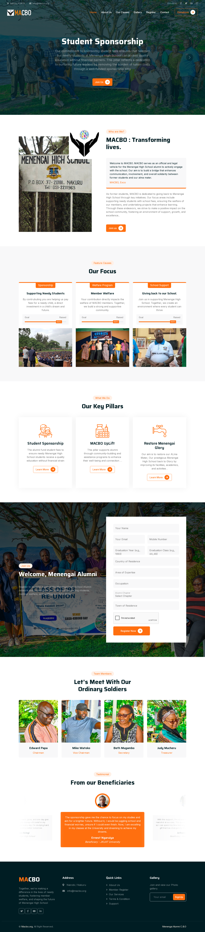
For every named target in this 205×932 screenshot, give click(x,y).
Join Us (99, 87)
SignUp (179, 897)
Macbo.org (27, 926)
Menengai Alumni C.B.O (174, 926)
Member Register (118, 889)
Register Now (129, 630)
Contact (164, 12)
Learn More (42, 469)
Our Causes (122, 12)
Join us (113, 228)
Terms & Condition (119, 898)
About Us (106, 12)
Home (93, 12)
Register (151, 12)
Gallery (138, 12)
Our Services (116, 894)
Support (113, 903)
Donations (183, 12)
